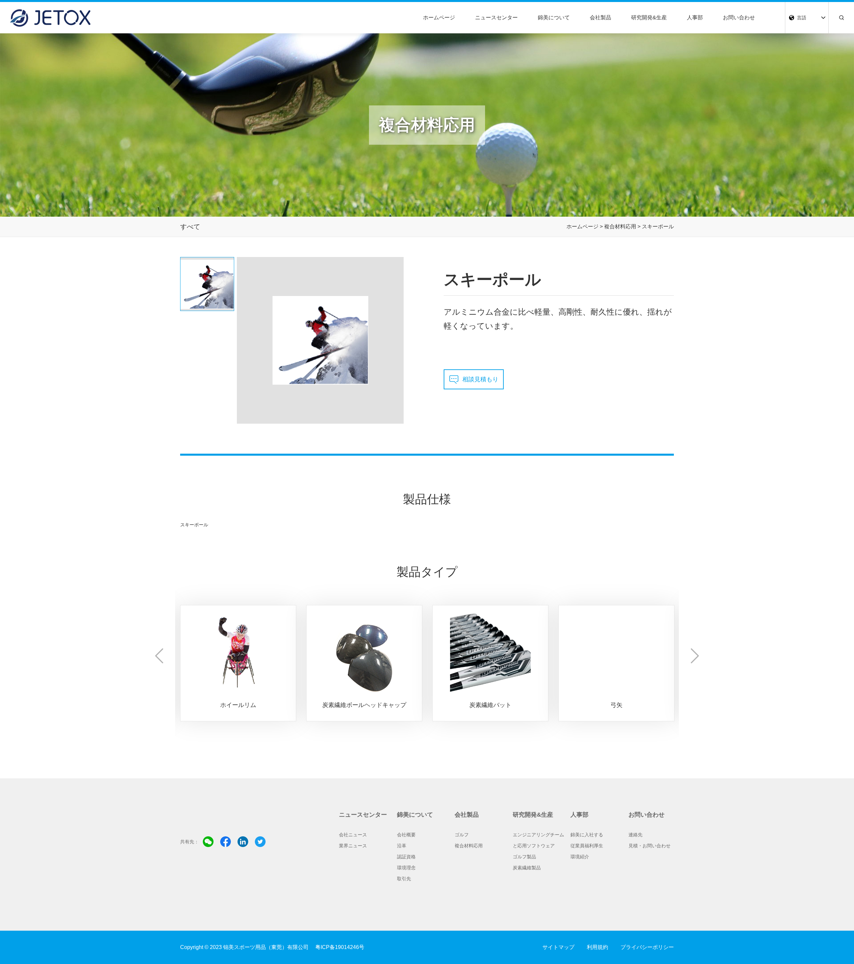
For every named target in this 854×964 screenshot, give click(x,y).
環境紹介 (579, 856)
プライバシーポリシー (647, 947)
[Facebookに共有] (225, 841)
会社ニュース (353, 834)
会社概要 (406, 834)
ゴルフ (462, 834)
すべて (190, 226)
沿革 (401, 845)
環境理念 (406, 867)
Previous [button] (159, 655)
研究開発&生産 (649, 17)
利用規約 (597, 947)
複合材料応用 (469, 845)
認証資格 (406, 856)
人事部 (695, 17)
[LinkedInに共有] (243, 841)
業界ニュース (353, 845)
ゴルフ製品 (524, 856)
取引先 (404, 878)
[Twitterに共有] (260, 841)
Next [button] (695, 655)
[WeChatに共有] (208, 841)
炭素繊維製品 (527, 867)
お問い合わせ (739, 17)
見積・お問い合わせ (649, 845)
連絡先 (635, 834)
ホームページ (439, 17)
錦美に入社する (586, 834)
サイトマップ (558, 947)
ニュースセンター (496, 17)
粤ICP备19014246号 (339, 947)
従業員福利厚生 (586, 845)
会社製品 (600, 17)
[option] (238, 661)
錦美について (554, 17)
